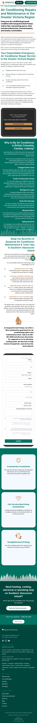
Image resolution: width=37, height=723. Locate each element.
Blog (3, 701)
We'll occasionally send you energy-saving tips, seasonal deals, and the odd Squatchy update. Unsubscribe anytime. (21, 433)
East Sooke (9, 659)
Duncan (12, 665)
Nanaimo (4, 663)
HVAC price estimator (8, 696)
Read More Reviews (18, 124)
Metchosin (28, 659)
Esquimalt (7, 652)
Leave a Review (18, 128)
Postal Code (29, 397)
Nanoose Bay (6, 665)
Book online (5, 694)
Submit (18, 441)
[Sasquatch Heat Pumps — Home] (8, 2)
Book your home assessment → (18, 608)
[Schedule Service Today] (32, 256)
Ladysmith (27, 665)
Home (5, 6)
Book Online (18, 622)
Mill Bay (16, 667)
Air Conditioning (12, 6)
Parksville (10, 663)
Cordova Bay (21, 652)
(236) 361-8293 (18, 719)
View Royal (14, 652)
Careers (4, 703)
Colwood (21, 659)
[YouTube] (9, 641)
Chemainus (5, 667)
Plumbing (5, 686)
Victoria (4, 650)
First (31, 361)
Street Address (28, 386)
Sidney (4, 654)
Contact (4, 706)
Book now (19, 2)
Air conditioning (6, 679)
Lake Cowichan (23, 667)
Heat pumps (5, 676)
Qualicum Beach (18, 663)
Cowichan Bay (19, 665)
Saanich (9, 650)
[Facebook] (3, 641)
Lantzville (26, 663)
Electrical (4, 684)
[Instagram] (6, 641)
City (31, 392)
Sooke (4, 659)
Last (31, 367)
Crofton (11, 667)
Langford (15, 659)
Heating (4, 681)
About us (4, 698)
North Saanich (16, 650)
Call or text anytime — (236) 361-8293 (18, 617)
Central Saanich (25, 650)
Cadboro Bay (30, 652)
